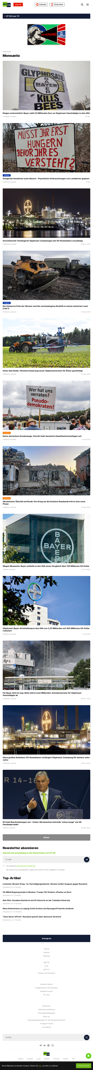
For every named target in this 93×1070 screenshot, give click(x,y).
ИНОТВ (46, 962)
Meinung (46, 956)
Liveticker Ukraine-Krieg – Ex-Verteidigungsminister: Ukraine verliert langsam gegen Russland (45, 884)
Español (47, 1059)
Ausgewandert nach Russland (46, 988)
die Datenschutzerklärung (26, 866)
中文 (73, 1059)
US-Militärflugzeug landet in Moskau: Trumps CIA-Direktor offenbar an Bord (37, 892)
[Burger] (87, 4)
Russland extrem (46, 991)
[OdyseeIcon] (52, 1045)
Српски (65, 1059)
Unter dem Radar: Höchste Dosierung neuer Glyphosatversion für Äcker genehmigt (43, 371)
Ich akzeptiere (20, 866)
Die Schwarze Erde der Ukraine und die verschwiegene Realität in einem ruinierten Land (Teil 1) (45, 307)
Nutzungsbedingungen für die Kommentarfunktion (46, 1020)
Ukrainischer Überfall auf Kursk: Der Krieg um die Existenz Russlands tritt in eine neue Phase (44, 502)
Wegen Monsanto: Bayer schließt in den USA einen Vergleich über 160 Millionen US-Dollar (46, 566)
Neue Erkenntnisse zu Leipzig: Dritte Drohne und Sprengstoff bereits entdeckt (38, 908)
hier (40, 1066)
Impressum (46, 1006)
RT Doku (46, 995)
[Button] (86, 859)
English (20, 1059)
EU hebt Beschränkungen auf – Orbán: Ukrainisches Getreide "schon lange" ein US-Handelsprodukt (42, 823)
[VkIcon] (44, 1045)
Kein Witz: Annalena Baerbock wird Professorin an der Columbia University (36, 900)
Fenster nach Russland (46, 973)
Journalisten (46, 1027)
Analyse (46, 952)
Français (56, 1059)
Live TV (18, 4)
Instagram (46, 938)
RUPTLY (46, 969)
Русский (30, 1059)
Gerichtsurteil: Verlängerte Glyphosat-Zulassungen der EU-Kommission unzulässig (43, 241)
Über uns (46, 1016)
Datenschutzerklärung (46, 1009)
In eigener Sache (46, 1024)
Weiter (46, 837)
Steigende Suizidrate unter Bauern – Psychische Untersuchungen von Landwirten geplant (46, 178)
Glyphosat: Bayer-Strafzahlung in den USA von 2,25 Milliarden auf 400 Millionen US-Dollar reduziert (46, 629)
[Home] (7, 4)
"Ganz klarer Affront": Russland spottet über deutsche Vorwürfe (32, 917)
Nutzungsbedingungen (46, 1013)
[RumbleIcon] (48, 1045)
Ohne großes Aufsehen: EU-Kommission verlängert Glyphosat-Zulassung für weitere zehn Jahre (46, 758)
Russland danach (46, 984)
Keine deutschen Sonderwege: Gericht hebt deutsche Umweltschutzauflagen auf (42, 436)
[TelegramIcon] (40, 1045)
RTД (46, 966)
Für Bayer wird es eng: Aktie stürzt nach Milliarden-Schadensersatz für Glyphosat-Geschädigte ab (42, 694)
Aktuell (46, 949)
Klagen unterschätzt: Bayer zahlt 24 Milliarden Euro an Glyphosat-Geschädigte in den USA (46, 113)
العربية (38, 1059)
